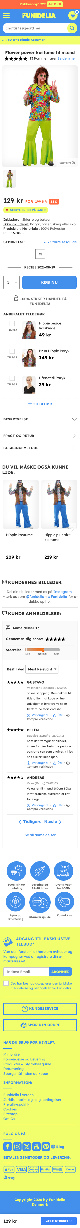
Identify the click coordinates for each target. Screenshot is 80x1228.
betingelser (42, 988)
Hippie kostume (19, 535)
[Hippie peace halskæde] (29, 330)
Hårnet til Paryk (52, 378)
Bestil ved (15, 669)
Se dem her (67, 58)
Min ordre (11, 1054)
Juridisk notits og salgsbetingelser (32, 1099)
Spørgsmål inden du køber (25, 1073)
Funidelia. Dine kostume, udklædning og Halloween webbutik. (39, 15)
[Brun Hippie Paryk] (29, 358)
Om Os (9, 1118)
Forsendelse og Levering (24, 1059)
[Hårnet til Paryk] (29, 385)
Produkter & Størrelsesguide (27, 1064)
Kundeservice (43, 1008)
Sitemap (10, 1114)
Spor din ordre (43, 1025)
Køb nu (49, 282)
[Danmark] (7, 1147)
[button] (73, 529)
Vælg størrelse (59, 1221)
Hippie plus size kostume (57, 537)
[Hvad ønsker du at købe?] (6, 15)
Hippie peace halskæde (50, 325)
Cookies (10, 1109)
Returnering (13, 1068)
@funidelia (35, 596)
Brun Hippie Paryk (54, 351)
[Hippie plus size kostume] (59, 504)
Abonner (60, 971)
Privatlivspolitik (16, 1104)
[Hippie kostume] (21, 504)
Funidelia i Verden (18, 1095)
